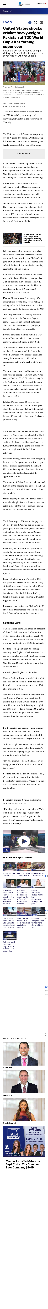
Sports (8, 22)
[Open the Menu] (4, 4)
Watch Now (40, 4)
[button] (10, 869)
